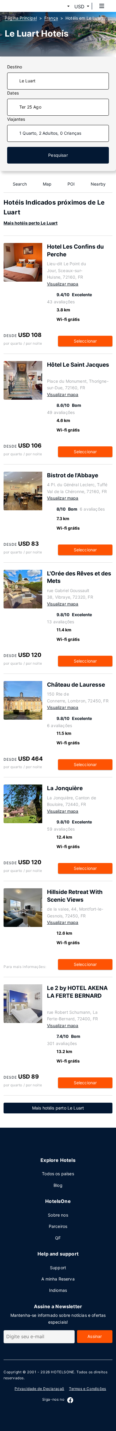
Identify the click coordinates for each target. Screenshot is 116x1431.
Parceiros (58, 1226)
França (51, 18)
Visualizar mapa (63, 283)
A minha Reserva (58, 1278)
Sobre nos (58, 1214)
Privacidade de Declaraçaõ (39, 1388)
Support (58, 1267)
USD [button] (79, 7)
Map (47, 183)
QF (58, 1237)
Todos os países (58, 1173)
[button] (61, 7)
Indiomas (58, 1290)
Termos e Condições (87, 1388)
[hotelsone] (27, 6)
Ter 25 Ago (30, 106)
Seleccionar (85, 340)
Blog (58, 1185)
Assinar (94, 1336)
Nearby (98, 183)
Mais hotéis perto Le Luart (30, 222)
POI (71, 183)
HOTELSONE (62, 1372)
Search (20, 183)
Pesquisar (58, 155)
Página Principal (21, 18)
